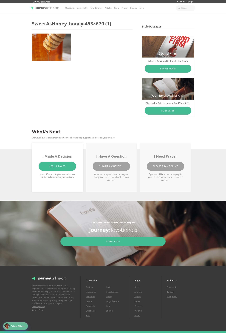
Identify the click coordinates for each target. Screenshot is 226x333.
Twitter (170, 292)
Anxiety (89, 287)
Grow (116, 8)
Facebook (171, 287)
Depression (91, 306)
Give (142, 8)
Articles (137, 296)
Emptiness (90, 311)
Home (137, 287)
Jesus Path (82, 8)
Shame (109, 311)
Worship (138, 311)
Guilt (108, 287)
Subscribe (168, 110)
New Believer (96, 8)
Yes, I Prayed (57, 166)
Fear (88, 315)
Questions (69, 8)
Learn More (168, 68)
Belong (133, 8)
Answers (138, 292)
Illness (109, 296)
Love (108, 306)
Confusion (90, 296)
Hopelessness (112, 292)
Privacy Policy (38, 306)
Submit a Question (111, 166)
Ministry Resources (41, 2)
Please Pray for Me (165, 166)
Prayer (125, 8)
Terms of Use (37, 310)
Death (89, 301)
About (137, 315)
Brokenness (91, 292)
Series (137, 301)
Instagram (172, 296)
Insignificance (112, 301)
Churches (138, 306)
